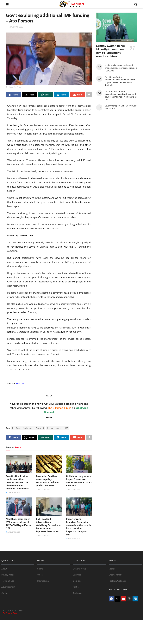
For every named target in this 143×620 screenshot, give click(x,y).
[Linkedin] (135, 598)
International (43, 581)
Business (77, 574)
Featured (40, 428)
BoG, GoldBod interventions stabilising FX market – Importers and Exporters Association (48, 525)
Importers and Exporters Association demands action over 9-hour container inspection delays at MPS (78, 526)
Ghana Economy (54, 428)
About (4, 568)
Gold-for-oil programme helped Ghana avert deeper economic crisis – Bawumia (79, 481)
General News (79, 568)
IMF (66, 428)
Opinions (77, 581)
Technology (78, 593)
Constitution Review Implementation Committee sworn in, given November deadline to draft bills (17, 482)
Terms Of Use (7, 581)
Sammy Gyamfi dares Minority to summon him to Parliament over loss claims (110, 51)
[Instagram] (129, 598)
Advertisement (8, 587)
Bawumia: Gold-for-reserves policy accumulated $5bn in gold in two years (47, 481)
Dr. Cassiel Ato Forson (22, 428)
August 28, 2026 (13, 492)
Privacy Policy (7, 574)
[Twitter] (117, 599)
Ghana (40, 568)
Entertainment (115, 574)
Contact (5, 593)
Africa (40, 574)
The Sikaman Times (10, 613)
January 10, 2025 (16, 27)
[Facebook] (111, 598)
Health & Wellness (117, 581)
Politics (76, 587)
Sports (112, 568)
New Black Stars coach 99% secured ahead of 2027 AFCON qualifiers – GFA (18, 523)
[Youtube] (123, 598)
